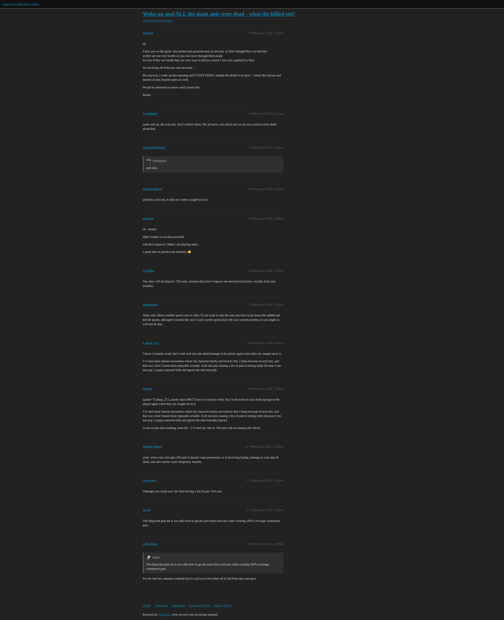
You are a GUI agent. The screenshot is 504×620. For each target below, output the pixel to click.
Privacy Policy (223, 605)
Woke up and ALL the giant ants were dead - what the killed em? (219, 14)
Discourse (164, 614)
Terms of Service (199, 605)
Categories (161, 605)
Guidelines (178, 605)
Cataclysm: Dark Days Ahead (20, 4)
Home (146, 605)
